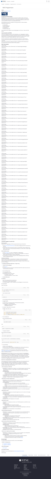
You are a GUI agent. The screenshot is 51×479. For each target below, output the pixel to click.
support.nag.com (7, 350)
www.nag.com (7, 252)
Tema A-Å (25, 466)
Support (5, 447)
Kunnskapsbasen (7, 4)
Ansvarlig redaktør (25, 475)
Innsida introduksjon (26, 469)
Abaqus (21, 437)
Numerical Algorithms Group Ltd (19, 451)
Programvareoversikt (13, 4)
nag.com (6, 266)
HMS (14, 468)
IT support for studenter (7, 443)
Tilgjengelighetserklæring (25, 474)
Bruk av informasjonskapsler (25, 473)
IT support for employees (7, 444)
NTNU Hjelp (34, 466)
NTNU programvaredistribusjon (9, 245)
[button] (8, 1)
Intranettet (3, 4)
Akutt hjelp (15, 466)
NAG (3, 447)
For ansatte (25, 468)
